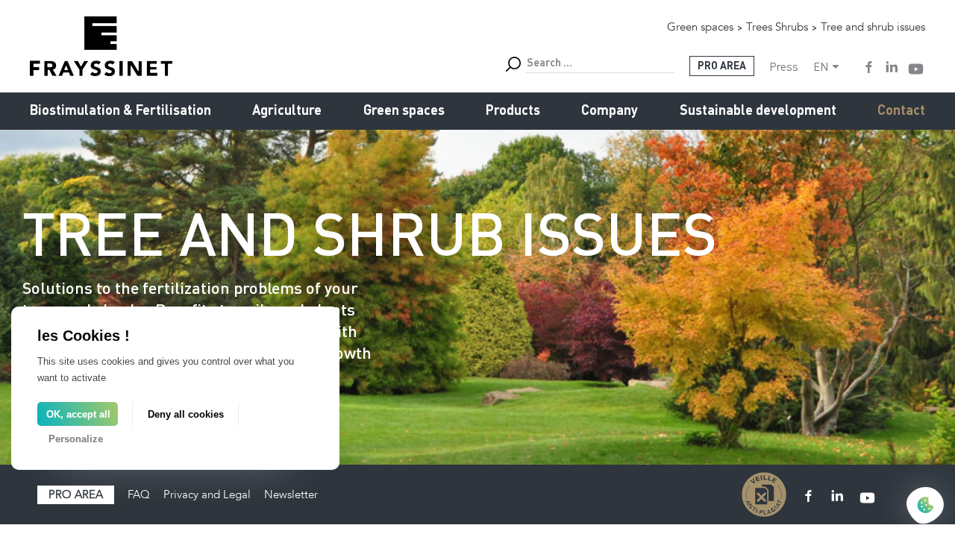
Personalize (75, 439)
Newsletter (291, 494)
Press (783, 66)
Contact (901, 111)
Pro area (75, 494)
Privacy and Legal (207, 494)
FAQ (139, 494)
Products (513, 111)
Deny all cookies (186, 414)
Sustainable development (758, 111)
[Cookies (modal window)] (925, 506)
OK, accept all (78, 414)
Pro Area (722, 66)
